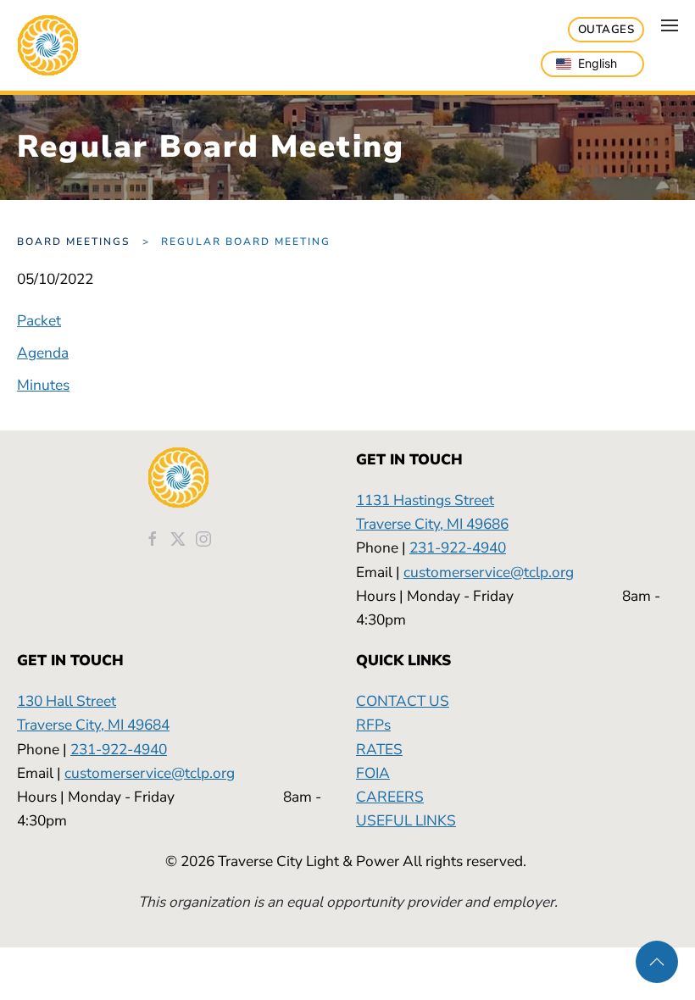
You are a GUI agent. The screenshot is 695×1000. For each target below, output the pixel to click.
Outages (606, 29)
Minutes (43, 385)
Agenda (43, 352)
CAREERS (390, 796)
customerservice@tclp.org (488, 572)
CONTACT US (402, 701)
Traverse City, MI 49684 (93, 724)
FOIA (373, 773)
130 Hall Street (66, 701)
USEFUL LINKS (406, 820)
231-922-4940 (457, 547)
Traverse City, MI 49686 (432, 524)
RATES (379, 749)
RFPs (373, 724)
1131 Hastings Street (425, 500)
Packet (39, 320)
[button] (669, 25)
